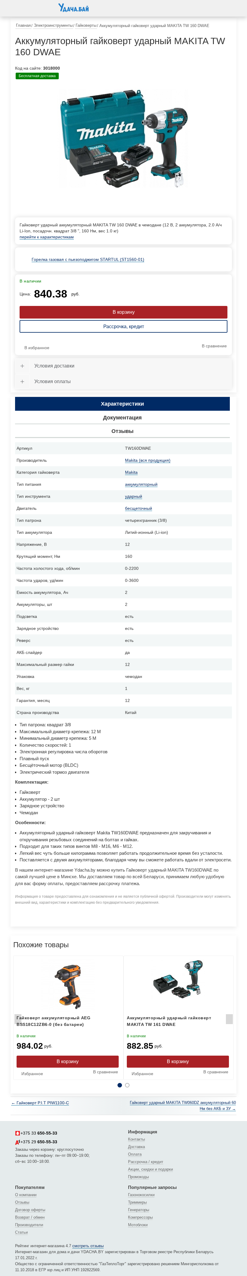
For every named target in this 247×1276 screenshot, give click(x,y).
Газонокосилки (141, 1195)
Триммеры (137, 1202)
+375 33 (38, 1133)
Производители (29, 1225)
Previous (17, 1021)
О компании (25, 1195)
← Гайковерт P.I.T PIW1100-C (40, 1102)
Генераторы (138, 1210)
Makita (131, 472)
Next (229, 1021)
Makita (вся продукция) (147, 460)
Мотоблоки (138, 1225)
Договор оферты (30, 1210)
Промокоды (138, 1177)
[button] (21, 7)
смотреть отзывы (88, 1246)
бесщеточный (138, 508)
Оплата (135, 1154)
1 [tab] (119, 1085)
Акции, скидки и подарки (150, 1169)
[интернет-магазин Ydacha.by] (73, 10)
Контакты (136, 1139)
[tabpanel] (123, 139)
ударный (133, 496)
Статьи (21, 1232)
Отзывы (22, 1202)
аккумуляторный (141, 484)
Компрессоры (140, 1217)
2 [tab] (127, 1085)
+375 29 (38, 1141)
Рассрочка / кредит (145, 1162)
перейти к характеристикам (47, 236)
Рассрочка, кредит (123, 326)
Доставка (136, 1146)
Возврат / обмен (30, 1217)
